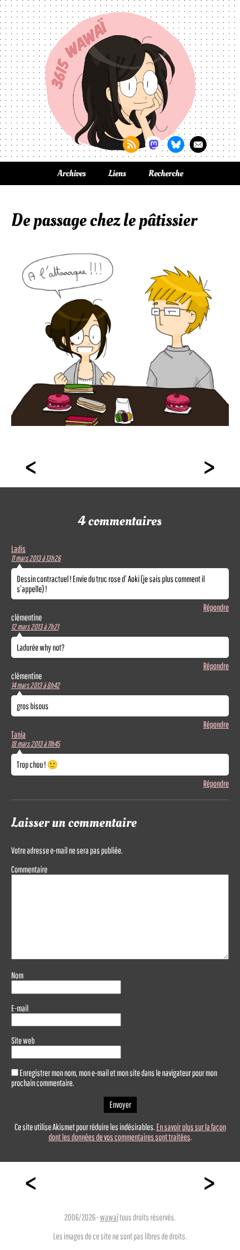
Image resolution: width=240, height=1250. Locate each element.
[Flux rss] (131, 144)
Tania (18, 734)
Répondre (216, 607)
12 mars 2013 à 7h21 (35, 626)
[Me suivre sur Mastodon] (153, 144)
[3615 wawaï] (120, 81)
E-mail (19, 1008)
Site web (23, 1040)
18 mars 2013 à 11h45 (35, 743)
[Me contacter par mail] (198, 144)
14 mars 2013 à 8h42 (35, 685)
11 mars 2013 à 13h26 (36, 558)
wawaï (109, 1217)
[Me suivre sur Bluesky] (175, 144)
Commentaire (29, 869)
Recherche (165, 173)
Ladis (18, 549)
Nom (17, 975)
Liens (117, 173)
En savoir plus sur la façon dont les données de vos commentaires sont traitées (137, 1132)
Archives (71, 173)
